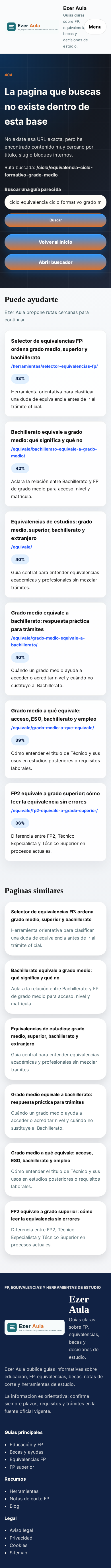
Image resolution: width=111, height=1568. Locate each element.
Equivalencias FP (28, 1459)
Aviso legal (21, 1530)
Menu (95, 27)
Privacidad (21, 1538)
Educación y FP (26, 1444)
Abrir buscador (56, 262)
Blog (14, 1506)
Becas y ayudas (26, 1452)
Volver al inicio (55, 242)
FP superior (22, 1467)
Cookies (18, 1545)
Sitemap (18, 1552)
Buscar (56, 220)
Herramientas (24, 1491)
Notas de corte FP (29, 1498)
